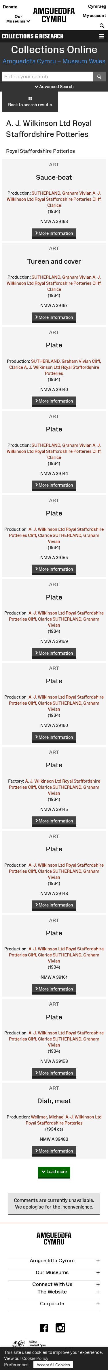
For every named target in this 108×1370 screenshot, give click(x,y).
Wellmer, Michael (48, 1116)
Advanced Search (56, 86)
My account (94, 15)
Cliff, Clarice (40, 535)
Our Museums (16, 18)
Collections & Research (33, 36)
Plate (54, 345)
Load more (56, 1171)
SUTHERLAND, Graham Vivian (62, 193)
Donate (10, 6)
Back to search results (30, 104)
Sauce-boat (54, 177)
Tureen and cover (54, 261)
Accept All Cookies (53, 1364)
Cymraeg (97, 6)
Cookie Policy (35, 1358)
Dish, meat (54, 1101)
